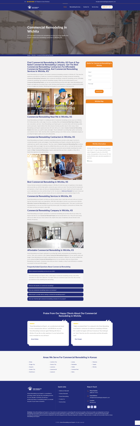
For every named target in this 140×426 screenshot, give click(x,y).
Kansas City (53, 364)
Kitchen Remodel (63, 393)
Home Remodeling (64, 396)
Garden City (32, 369)
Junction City (53, 362)
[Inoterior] (33, 7)
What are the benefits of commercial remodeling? (41, 285)
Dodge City (32, 364)
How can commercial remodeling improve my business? (43, 290)
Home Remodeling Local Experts (67, 422)
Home (65, 7)
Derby (30, 362)
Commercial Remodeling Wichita (45, 55)
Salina (72, 372)
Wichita (34, 55)
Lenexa (73, 362)
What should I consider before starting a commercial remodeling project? (47, 294)
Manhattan (74, 364)
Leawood (52, 372)
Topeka (94, 364)
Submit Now (99, 91)
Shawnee (95, 362)
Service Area (95, 7)
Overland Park (75, 369)
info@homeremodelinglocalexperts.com (106, 1)
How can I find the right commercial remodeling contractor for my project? (47, 298)
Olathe (73, 367)
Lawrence (52, 367)
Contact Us (86, 7)
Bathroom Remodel (64, 390)
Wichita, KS (93, 402)
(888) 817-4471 (106, 7)
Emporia (31, 367)
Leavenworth (53, 369)
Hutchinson (32, 372)
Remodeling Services (75, 7)
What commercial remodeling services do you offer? (42, 271)
